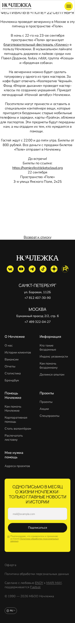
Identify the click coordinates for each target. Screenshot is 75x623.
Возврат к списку (37, 237)
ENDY (39, 583)
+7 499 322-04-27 (37, 322)
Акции (44, 409)
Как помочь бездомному (49, 366)
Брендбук (12, 380)
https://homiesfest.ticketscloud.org (37, 167)
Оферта (10, 565)
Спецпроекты (49, 416)
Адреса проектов (17, 466)
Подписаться (37, 528)
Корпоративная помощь (16, 420)
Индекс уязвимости (54, 357)
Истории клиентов (18, 353)
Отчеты (10, 366)
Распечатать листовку (14, 438)
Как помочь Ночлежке (13, 409)
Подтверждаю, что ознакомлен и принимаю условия (34, 538)
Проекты (46, 402)
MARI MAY (54, 583)
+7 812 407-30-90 (37, 298)
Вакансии (11, 360)
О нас (9, 346)
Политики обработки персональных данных (34, 540)
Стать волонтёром (18, 429)
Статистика (13, 373)
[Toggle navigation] (68, 6)
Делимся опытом (52, 375)
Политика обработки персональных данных (37, 574)
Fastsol (35, 587)
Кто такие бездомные (48, 348)
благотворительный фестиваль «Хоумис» (36, 44)
